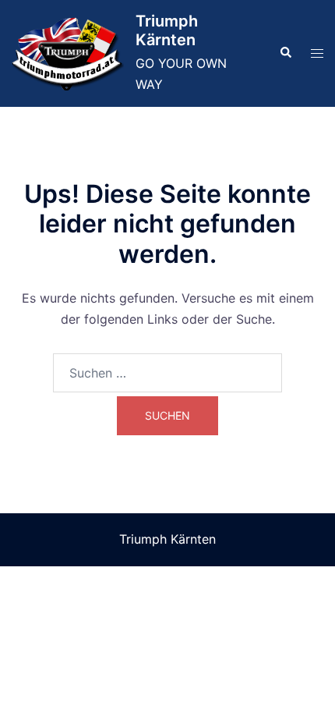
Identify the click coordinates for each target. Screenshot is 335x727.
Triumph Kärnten (167, 30)
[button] (285, 53)
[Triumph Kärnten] (68, 53)
